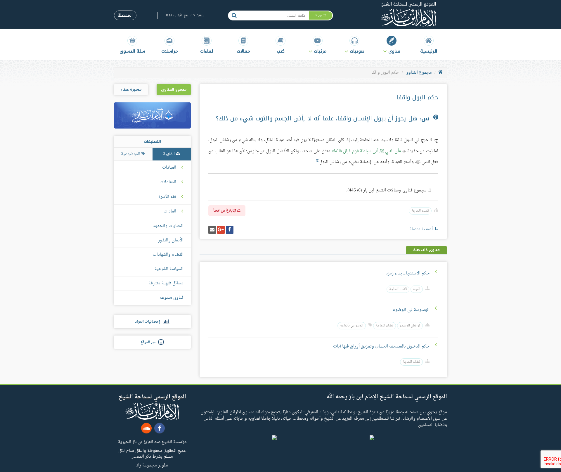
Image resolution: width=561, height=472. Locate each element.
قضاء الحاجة (420, 211)
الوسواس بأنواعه (351, 326)
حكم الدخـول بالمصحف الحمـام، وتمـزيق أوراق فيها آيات (381, 346)
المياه (416, 289)
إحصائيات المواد (149, 322)
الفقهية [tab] (169, 154)
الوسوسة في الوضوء (411, 310)
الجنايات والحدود (168, 226)
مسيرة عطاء (130, 89)
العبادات (169, 168)
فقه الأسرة (167, 197)
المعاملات (168, 182)
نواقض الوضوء (410, 326)
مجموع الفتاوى (419, 73)
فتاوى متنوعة (171, 298)
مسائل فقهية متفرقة (165, 283)
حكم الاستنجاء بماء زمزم (407, 273)
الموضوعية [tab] (131, 154)
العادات (170, 212)
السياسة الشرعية (169, 269)
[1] (317, 161)
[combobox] (274, 15)
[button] (391, 44)
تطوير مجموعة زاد (152, 464)
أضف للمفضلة (421, 229)
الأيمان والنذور (170, 240)
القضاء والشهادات (168, 255)
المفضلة (125, 15)
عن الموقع (149, 342)
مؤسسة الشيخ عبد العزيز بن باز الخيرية (152, 441)
